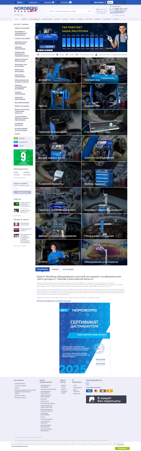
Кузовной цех (90, 264)
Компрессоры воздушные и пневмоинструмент (22, 54)
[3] (42, 50)
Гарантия (97, 19)
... (122, 19)
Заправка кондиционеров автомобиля (20, 87)
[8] (52, 50)
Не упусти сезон (91, 212)
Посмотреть (89, 108)
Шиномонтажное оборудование (21, 42)
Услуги (17, 134)
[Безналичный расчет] (109, 390)
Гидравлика (43, 212)
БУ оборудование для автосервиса (21, 129)
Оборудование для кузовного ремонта (22, 81)
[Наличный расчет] (103, 390)
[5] (46, 50)
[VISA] (89, 390)
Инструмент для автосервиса (21, 65)
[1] (38, 50)
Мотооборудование (22, 102)
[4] (44, 50)
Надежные (89, 82)
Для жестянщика (91, 134)
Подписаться (22, 192)
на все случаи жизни (46, 134)
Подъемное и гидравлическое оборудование (21, 33)
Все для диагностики (46, 238)
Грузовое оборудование (20, 93)
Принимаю (122, 448)
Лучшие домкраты (45, 82)
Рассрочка (89, 19)
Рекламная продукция (19, 124)
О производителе (34, 19)
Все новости (17, 215)
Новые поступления (22, 28)
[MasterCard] (96, 390)
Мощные (42, 108)
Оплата (72, 19)
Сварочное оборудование (20, 98)
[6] (48, 50)
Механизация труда (46, 186)
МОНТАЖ (42, 264)
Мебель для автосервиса (19, 70)
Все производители (20, 177)
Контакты (116, 19)
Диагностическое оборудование (21, 60)
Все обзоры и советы (20, 245)
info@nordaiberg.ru (120, 11)
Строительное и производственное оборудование (22, 118)
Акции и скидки (47, 19)
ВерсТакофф (27, 174)
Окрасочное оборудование (20, 75)
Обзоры (65, 19)
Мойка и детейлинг (22, 106)
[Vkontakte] (87, 383)
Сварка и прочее (91, 160)
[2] (40, 50)
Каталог (24, 19)
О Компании (106, 19)
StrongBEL (16, 174)
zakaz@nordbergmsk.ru (117, 12)
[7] (50, 50)
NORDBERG (26, 172)
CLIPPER (16, 172)
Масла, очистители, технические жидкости (22, 111)
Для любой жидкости (46, 160)
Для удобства (90, 186)
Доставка (80, 19)
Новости (57, 19)
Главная (16, 19)
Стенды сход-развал (22, 38)
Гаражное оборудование (20, 48)
